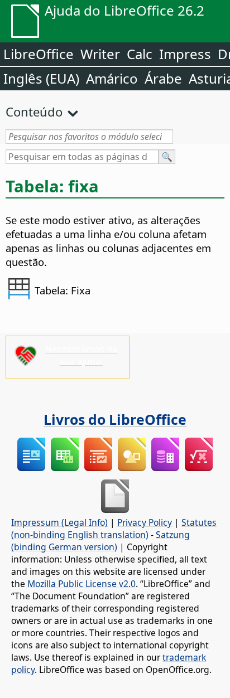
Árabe (163, 78)
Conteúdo (34, 111)
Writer (100, 54)
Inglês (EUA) (41, 78)
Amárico (112, 78)
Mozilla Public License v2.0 (81, 584)
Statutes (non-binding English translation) (114, 528)
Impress (185, 54)
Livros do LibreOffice (115, 419)
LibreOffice (38, 54)
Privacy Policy (144, 522)
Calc (139, 54)
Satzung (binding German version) (100, 541)
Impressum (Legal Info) (59, 522)
